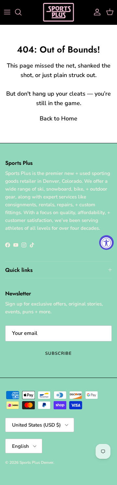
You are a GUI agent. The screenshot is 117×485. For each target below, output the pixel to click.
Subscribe (58, 353)
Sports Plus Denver (36, 462)
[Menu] (7, 12)
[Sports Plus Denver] (58, 12)
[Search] (21, 12)
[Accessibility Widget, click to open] (106, 242)
